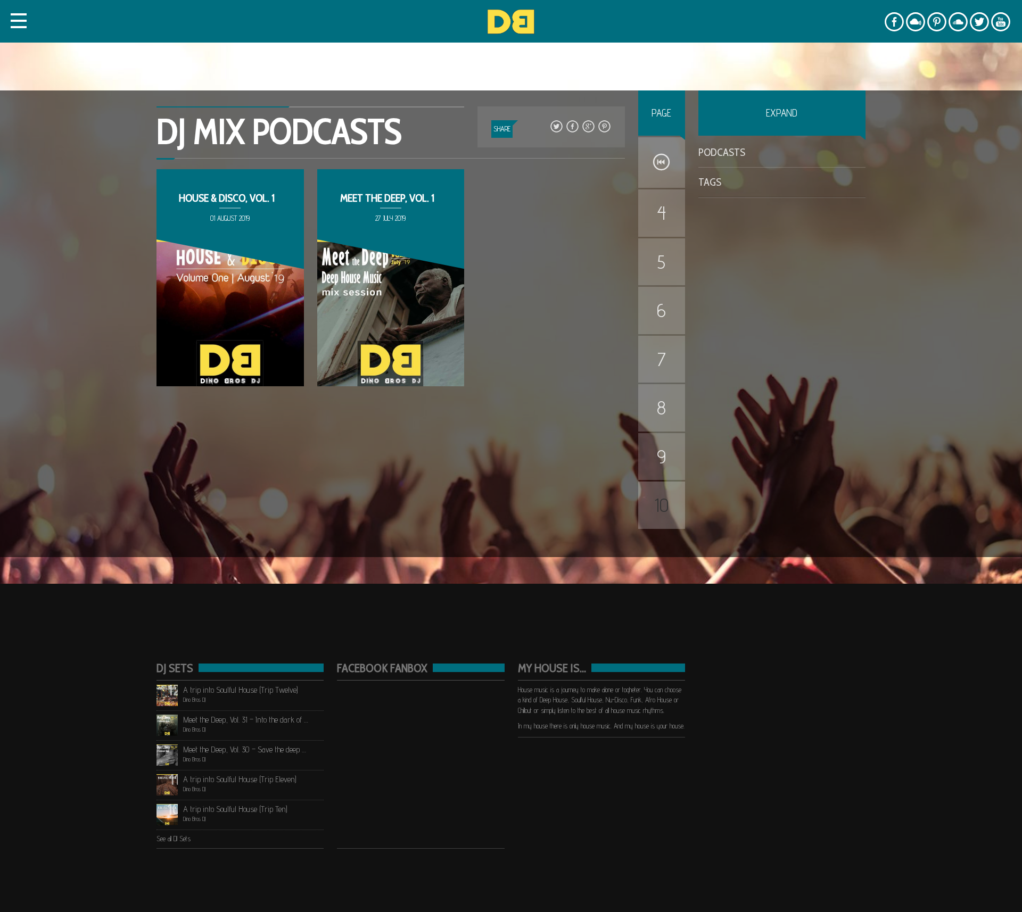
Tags (709, 182)
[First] (661, 162)
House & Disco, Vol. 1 (227, 198)
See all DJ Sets (173, 838)
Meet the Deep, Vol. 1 (387, 198)
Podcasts (721, 152)
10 (662, 505)
